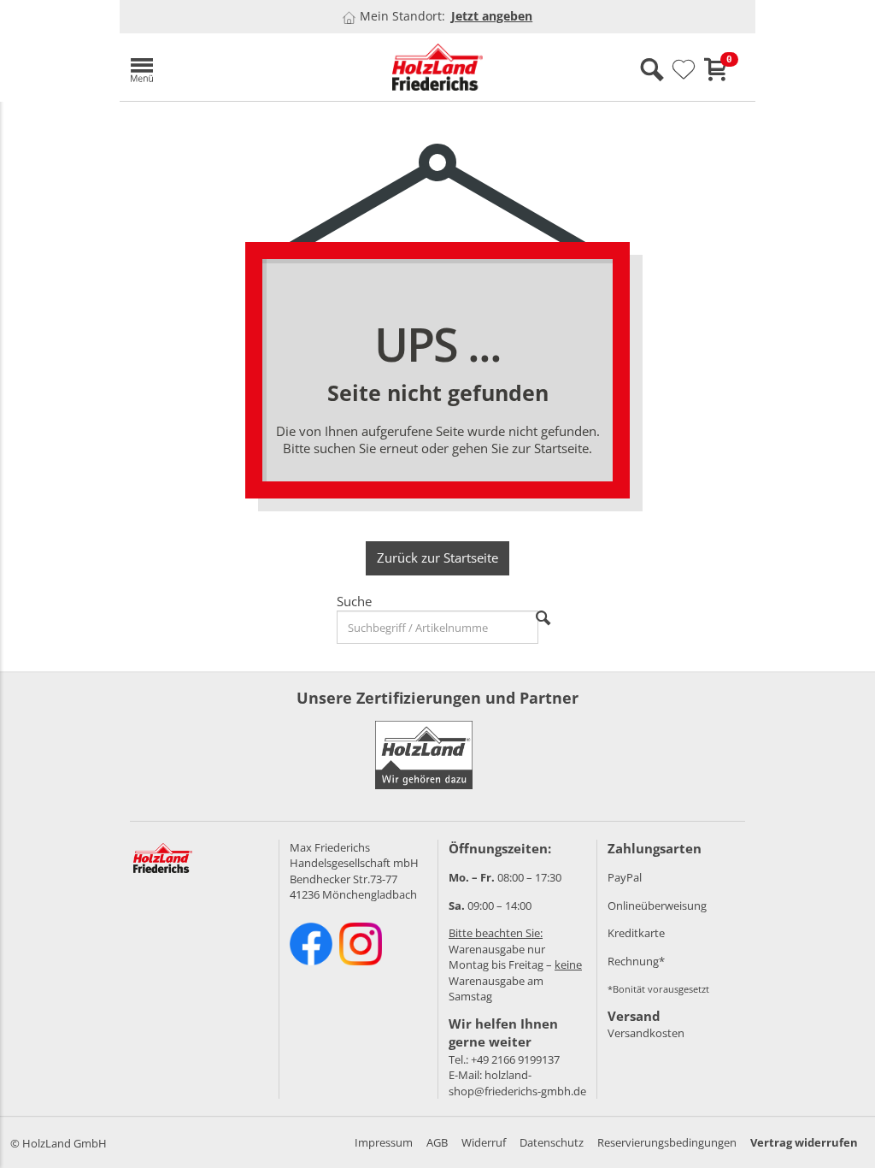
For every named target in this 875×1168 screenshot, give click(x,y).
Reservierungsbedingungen (667, 1142)
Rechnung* (636, 961)
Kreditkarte (636, 933)
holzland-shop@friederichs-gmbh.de (517, 1083)
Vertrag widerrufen (804, 1142)
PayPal (625, 877)
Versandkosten (646, 1033)
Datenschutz (552, 1142)
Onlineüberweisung (657, 905)
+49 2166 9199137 (515, 1059)
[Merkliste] (684, 70)
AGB (437, 1142)
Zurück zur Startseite (437, 557)
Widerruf (483, 1142)
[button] (222, 67)
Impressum (384, 1142)
